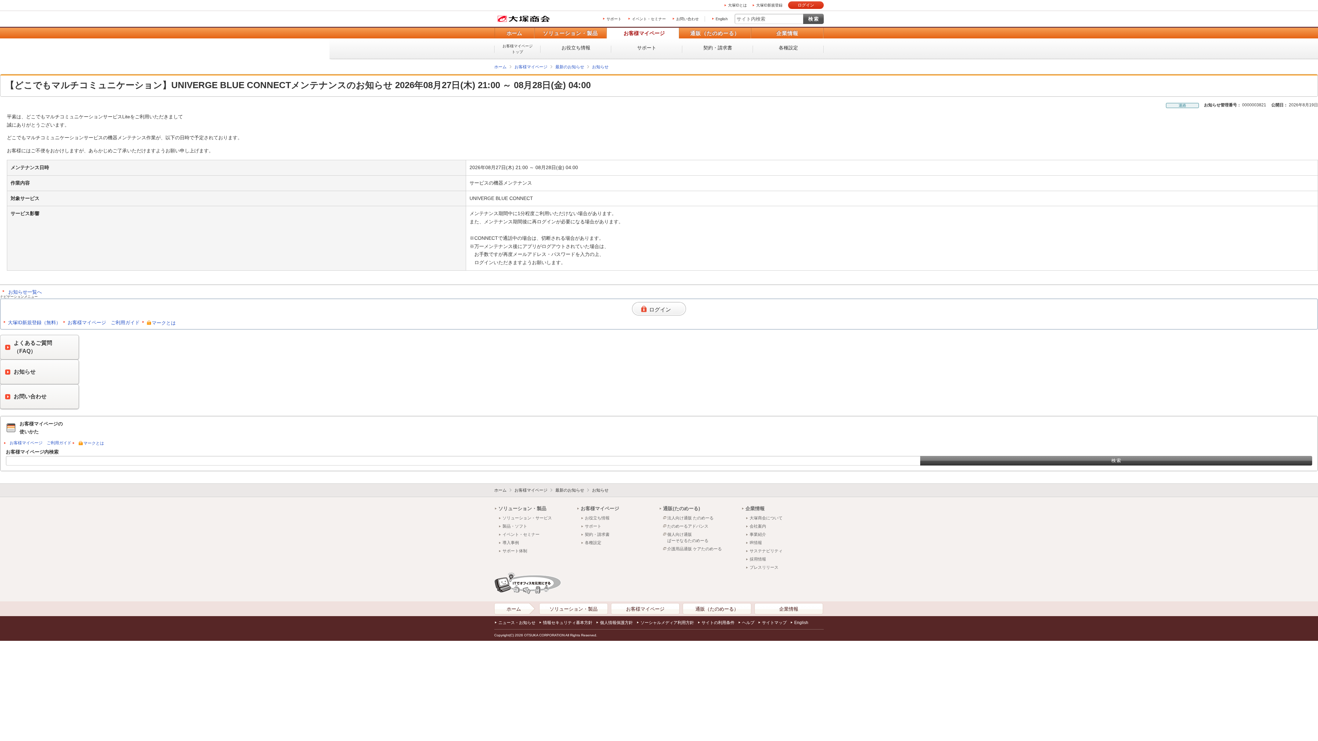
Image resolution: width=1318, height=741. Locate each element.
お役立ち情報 (576, 47)
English (722, 19)
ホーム (514, 33)
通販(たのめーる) (681, 508)
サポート (614, 19)
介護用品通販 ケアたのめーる (694, 548)
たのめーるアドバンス (687, 526)
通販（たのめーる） (715, 33)
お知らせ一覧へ (25, 292)
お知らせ (600, 66)
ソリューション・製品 (570, 33)
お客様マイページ (644, 33)
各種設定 (788, 47)
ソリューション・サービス (527, 518)
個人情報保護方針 (616, 622)
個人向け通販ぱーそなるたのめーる (687, 537)
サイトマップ (774, 622)
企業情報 (787, 33)
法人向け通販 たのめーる (690, 518)
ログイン (806, 5)
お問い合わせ (687, 19)
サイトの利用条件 (718, 622)
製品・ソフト (514, 526)
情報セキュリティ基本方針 (567, 622)
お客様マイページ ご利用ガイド (104, 322)
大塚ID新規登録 (769, 5)
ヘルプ (748, 622)
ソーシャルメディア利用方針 (667, 622)
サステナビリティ (766, 551)
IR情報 (756, 542)
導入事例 (510, 542)
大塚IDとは (737, 5)
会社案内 (758, 526)
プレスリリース (764, 567)
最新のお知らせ (569, 66)
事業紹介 (758, 534)
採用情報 (758, 559)
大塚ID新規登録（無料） (34, 322)
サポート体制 (514, 551)
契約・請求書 (717, 47)
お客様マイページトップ (517, 49)
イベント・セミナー (649, 19)
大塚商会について (766, 518)
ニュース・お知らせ (516, 622)
